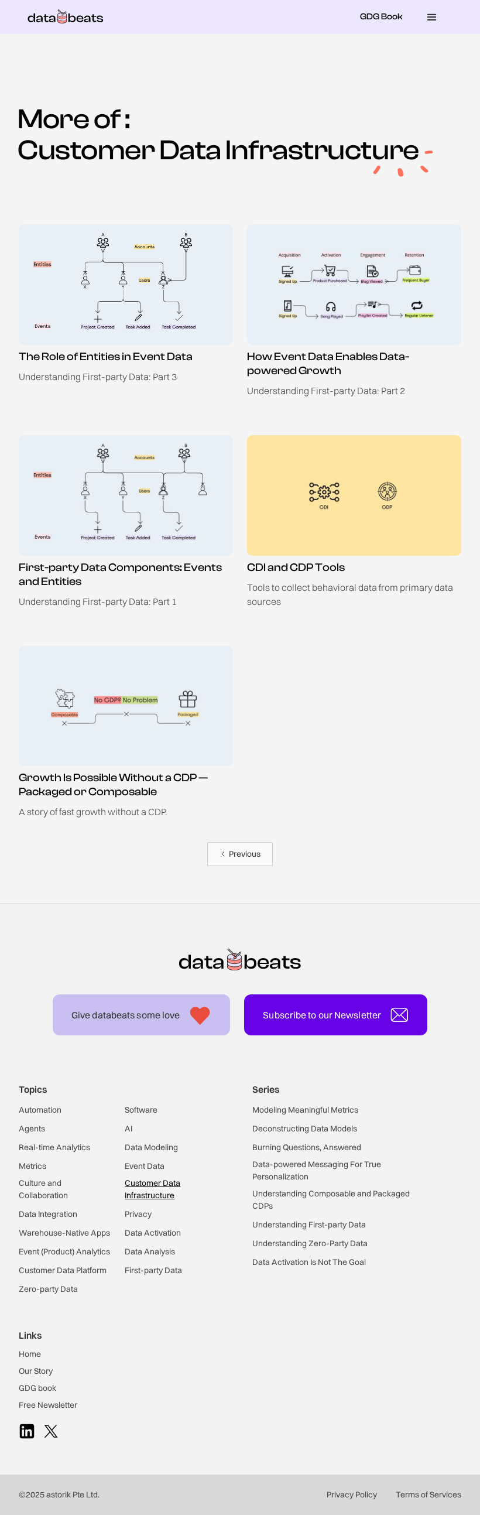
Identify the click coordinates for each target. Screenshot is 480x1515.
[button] (432, 17)
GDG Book (381, 17)
